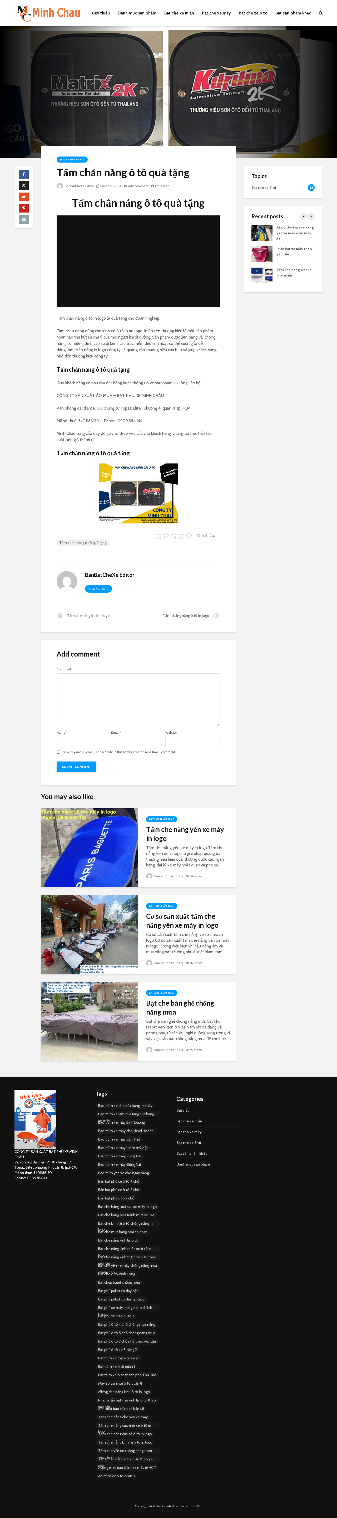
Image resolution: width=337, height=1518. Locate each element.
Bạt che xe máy (216, 13)
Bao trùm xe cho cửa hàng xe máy (125, 1105)
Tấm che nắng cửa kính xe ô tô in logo (124, 1426)
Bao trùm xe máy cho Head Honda (125, 1130)
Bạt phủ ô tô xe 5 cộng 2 (117, 1349)
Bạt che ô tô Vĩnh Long (116, 1274)
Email (116, 732)
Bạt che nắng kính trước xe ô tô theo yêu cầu (127, 1257)
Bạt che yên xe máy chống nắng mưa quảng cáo (127, 1266)
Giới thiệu (101, 13)
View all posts (98, 589)
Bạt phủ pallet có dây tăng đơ (121, 1299)
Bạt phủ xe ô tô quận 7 (116, 1316)
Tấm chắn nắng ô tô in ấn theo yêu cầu (126, 1459)
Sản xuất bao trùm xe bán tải (121, 1408)
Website (171, 732)
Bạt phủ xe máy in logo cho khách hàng (125, 1308)
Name (62, 732)
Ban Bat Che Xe (190, 1506)
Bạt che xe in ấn (179, 13)
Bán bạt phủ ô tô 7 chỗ (116, 1198)
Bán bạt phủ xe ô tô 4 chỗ (118, 1181)
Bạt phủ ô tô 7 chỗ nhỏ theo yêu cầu (127, 1341)
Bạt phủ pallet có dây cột (118, 1290)
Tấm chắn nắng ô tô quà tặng (82, 542)
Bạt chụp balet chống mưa (119, 1282)
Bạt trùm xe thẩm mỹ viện (119, 1358)
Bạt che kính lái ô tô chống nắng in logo (125, 1224)
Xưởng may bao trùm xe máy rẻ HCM (127, 1467)
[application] (138, 261)
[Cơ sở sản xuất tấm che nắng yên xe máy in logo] (89, 933)
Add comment (138, 186)
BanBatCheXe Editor (79, 186)
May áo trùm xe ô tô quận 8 (120, 1383)
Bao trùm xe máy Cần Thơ (119, 1139)
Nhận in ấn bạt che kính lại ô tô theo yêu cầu (127, 1401)
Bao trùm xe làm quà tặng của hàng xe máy (126, 1114)
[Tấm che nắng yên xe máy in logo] (89, 847)
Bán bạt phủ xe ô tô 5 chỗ (118, 1189)
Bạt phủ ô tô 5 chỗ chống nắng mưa (126, 1332)
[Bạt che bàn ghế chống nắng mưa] (89, 1020)
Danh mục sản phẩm (137, 13)
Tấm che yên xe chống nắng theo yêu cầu (125, 1451)
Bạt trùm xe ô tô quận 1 (116, 1366)
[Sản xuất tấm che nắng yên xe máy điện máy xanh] (261, 232)
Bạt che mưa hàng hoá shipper (122, 1231)
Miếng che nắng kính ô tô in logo (124, 1391)
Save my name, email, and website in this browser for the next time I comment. (119, 752)
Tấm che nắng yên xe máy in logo (185, 834)
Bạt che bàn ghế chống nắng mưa (180, 1007)
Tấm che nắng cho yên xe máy (123, 1417)
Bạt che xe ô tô (253, 13)
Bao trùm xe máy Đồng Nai (119, 1164)
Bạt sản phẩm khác (293, 13)
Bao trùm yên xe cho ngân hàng (123, 1173)
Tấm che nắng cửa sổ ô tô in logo (125, 1433)
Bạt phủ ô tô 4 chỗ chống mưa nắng (126, 1324)
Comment (64, 669)
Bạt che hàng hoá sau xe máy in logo (127, 1206)
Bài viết (182, 1110)
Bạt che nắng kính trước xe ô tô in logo (124, 1249)
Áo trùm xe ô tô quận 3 (116, 1476)
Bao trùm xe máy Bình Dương (121, 1122)
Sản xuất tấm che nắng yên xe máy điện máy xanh (295, 233)
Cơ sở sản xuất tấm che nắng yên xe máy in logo (182, 920)
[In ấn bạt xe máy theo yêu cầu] (261, 253)
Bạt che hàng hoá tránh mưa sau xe (126, 1215)
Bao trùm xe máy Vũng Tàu (119, 1156)
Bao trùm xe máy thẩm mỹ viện (123, 1147)
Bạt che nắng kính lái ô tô (118, 1240)
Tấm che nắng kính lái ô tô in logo (125, 1442)
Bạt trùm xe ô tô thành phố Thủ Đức (127, 1375)
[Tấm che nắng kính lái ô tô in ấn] (261, 274)
